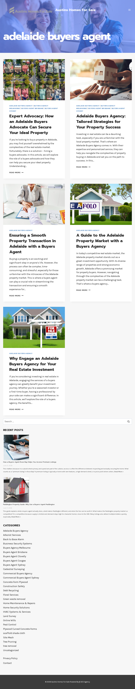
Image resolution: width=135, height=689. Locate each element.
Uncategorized (11, 650)
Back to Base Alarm (13, 539)
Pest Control (9, 624)
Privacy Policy (10, 658)
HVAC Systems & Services (17, 611)
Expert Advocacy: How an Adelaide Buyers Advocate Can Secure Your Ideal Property (31, 124)
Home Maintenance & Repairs (19, 603)
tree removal (9, 645)
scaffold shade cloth (14, 633)
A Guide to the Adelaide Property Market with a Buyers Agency (100, 240)
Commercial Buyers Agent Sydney (21, 577)
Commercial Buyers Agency (17, 573)
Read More (16, 172)
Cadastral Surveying (14, 569)
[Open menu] (129, 10)
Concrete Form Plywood (15, 582)
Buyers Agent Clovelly (14, 556)
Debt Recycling (11, 590)
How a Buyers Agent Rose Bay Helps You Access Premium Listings (29, 462)
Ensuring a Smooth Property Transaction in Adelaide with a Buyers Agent (32, 243)
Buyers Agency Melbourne (16, 547)
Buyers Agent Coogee (14, 560)
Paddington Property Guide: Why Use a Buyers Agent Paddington (29, 504)
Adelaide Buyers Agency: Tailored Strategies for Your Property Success (101, 121)
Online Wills (9, 620)
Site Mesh (8, 637)
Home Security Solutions (16, 607)
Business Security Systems (17, 543)
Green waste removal (14, 599)
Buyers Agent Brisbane (32, 108)
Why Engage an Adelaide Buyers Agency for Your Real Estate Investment (34, 364)
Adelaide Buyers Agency (21, 106)
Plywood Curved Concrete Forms (20, 628)
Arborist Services (12, 535)
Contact (7, 663)
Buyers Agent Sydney (14, 564)
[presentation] (34, 79)
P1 (79, 682)
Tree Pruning (9, 641)
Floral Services (10, 594)
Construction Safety (14, 586)
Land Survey (9, 616)
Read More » (118, 472)
